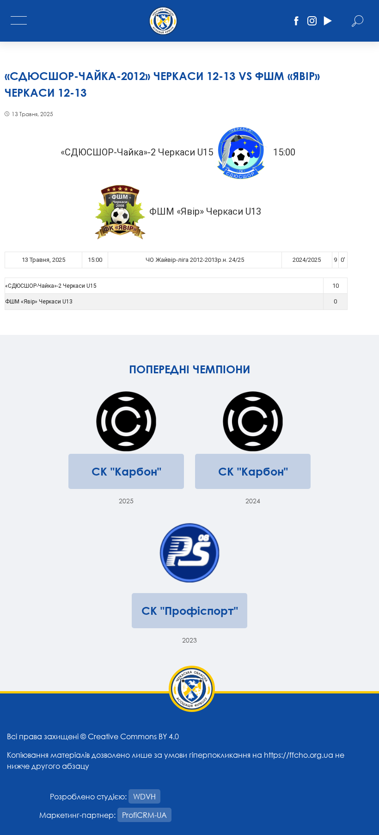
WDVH (144, 796)
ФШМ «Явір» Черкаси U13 (39, 301)
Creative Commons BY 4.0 (133, 736)
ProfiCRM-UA (144, 815)
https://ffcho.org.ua (298, 755)
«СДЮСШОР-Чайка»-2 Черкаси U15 (51, 286)
